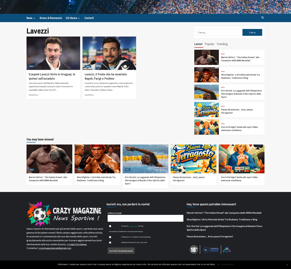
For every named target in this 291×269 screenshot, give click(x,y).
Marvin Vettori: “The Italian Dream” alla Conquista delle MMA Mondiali (240, 59)
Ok (218, 264)
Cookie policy (227, 264)
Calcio (88, 66)
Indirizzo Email (114, 213)
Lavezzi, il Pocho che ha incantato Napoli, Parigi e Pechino (106, 76)
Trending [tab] (222, 44)
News (29, 18)
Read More (33, 95)
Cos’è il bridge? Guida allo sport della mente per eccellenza (239, 128)
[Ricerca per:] (219, 32)
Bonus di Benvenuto (51, 18)
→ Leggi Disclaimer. (77, 244)
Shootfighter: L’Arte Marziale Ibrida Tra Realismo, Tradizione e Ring (240, 76)
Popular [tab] (209, 44)
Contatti (89, 18)
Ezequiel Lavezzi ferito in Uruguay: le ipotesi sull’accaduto (52, 76)
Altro (31, 66)
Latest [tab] (198, 44)
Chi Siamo (71, 18)
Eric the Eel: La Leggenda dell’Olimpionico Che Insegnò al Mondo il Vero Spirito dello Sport (241, 94)
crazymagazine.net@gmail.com (55, 248)
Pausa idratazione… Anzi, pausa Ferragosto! (210, 236)
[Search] (262, 17)
